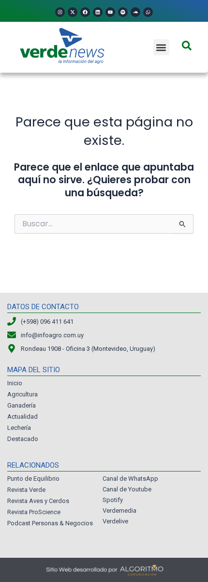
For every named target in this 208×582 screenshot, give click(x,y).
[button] (161, 47)
